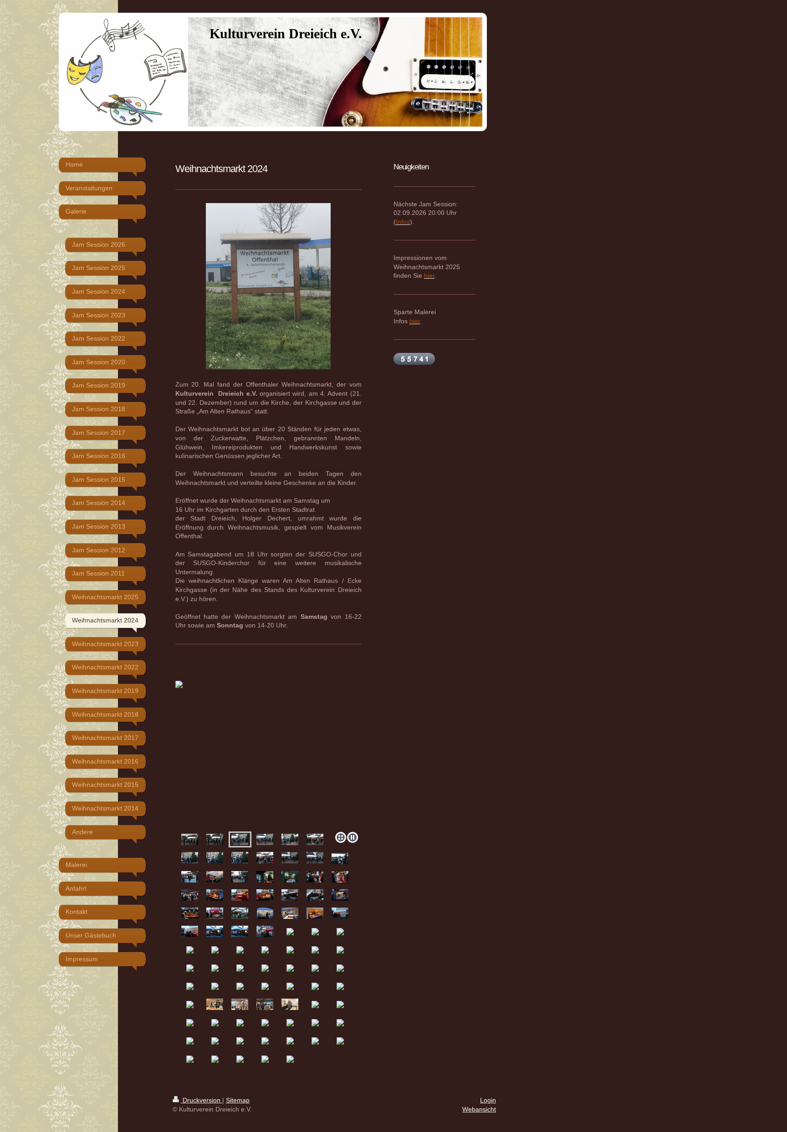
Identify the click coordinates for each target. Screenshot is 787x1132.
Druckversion (201, 1100)
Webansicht (479, 1109)
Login (488, 1100)
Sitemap (238, 1100)
